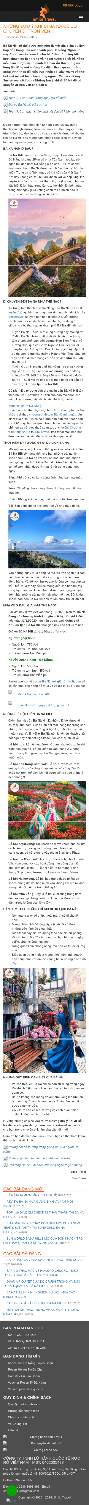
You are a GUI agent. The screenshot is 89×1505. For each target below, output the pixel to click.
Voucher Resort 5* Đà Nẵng (26, 1382)
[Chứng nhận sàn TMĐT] (44, 1437)
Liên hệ (12, 1430)
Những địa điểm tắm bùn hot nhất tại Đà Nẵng (40, 1158)
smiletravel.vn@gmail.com (21, 1491)
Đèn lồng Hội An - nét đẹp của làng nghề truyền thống (45, 1165)
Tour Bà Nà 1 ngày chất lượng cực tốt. (43, 705)
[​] (5, 97)
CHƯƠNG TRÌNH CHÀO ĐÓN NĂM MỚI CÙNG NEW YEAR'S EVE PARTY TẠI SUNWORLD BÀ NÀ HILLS (41, 1228)
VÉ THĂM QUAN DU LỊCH (25, 1341)
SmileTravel (45, 1136)
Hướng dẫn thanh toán (23, 1410)
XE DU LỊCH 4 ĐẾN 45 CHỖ (26, 1347)
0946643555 (23, 1480)
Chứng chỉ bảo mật (20, 1417)
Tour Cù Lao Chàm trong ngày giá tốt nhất (37, 97)
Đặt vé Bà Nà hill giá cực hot (27, 104)
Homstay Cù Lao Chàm (23, 1376)
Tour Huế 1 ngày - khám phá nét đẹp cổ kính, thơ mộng (46, 111)
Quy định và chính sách (23, 1404)
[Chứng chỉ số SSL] (44, 1450)
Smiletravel (16, 316)
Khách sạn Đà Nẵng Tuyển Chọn (30, 1363)
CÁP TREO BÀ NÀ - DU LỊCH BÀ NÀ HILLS (43, 1303)
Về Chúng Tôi (17, 1424)
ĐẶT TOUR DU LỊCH (22, 1334)
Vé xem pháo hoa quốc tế (25, 1389)
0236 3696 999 (29, 1486)
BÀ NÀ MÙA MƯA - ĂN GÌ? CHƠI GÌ (38, 1195)
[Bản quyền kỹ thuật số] (44, 1443)
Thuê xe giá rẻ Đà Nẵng (24, 405)
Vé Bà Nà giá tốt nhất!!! (34, 694)
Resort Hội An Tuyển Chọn (25, 1369)
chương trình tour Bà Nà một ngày (52, 414)
